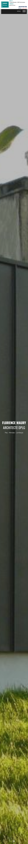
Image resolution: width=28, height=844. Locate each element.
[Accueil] (5, 4)
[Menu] (21, 11)
